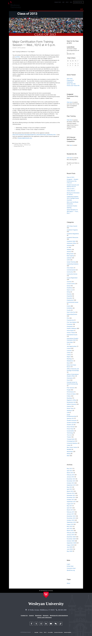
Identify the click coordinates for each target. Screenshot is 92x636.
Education (69, 298)
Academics (44, 9)
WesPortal (38, 615)
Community (70, 272)
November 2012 (71, 481)
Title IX (45, 632)
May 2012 (69, 487)
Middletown (70, 361)
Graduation (70, 326)
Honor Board (70, 330)
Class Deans (70, 267)
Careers (31, 615)
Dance (68, 285)
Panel (68, 380)
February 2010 (71, 532)
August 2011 (70, 503)
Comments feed (71, 568)
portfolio (17, 57)
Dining (68, 292)
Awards (69, 251)
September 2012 (71, 485)
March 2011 (70, 510)
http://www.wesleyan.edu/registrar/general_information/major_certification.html (34, 134)
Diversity (69, 294)
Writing (69, 453)
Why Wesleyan (34, 9)
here (71, 145)
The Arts (69, 435)
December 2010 (71, 516)
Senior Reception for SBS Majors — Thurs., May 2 (73, 211)
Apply (67, 2)
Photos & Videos (71, 394)
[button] (82, 9)
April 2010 (69, 528)
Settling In (69, 410)
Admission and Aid (54, 9)
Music (68, 363)
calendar (69, 257)
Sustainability (70, 431)
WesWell (69, 449)
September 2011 (71, 501)
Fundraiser (70, 324)
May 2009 (69, 551)
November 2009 (71, 538)
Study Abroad (70, 426)
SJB (68, 412)
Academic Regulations (73, 233)
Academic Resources (72, 237)
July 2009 (69, 547)
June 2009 (70, 549)
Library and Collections (44, 617)
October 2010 (70, 520)
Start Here (69, 78)
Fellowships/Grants (72, 314)
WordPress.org (71, 570)
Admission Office (71, 243)
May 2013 (69, 468)
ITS (68, 344)
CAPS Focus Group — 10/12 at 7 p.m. (22, 144)
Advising (16, 143)
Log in (68, 564)
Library (69, 352)
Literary (69, 354)
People (69, 390)
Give (71, 2)
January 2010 (70, 534)
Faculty (69, 310)
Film (68, 318)
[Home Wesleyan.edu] (46, 595)
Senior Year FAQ (71, 84)
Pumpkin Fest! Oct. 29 (19, 146)
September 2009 (71, 543)
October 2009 (70, 541)
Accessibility (50, 632)
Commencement (71, 270)
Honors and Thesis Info (73, 85)
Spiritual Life (70, 418)
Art (67, 247)
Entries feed (70, 566)
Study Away (70, 428)
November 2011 (71, 497)
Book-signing (70, 255)
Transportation (71, 439)
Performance (70, 392)
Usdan (68, 445)
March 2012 (70, 491)
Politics (69, 396)
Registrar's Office (26, 143)
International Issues (72, 334)
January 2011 (70, 514)
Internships (70, 342)
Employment (70, 300)
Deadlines (69, 287)
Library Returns (71, 190)
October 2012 (70, 483)
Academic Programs (72, 230)
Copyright (36, 632)
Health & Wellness (72, 328)
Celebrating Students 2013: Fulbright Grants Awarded (73, 198)
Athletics (69, 249)
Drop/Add (69, 296)
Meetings (69, 358)
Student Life (70, 424)
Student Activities (71, 422)
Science (69, 406)
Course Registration (72, 277)
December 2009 (71, 536)
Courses (69, 281)
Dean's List (70, 290)
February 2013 (71, 474)
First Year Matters (71, 322)
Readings (69, 398)
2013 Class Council (72, 226)
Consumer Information (58, 632)
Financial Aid (70, 320)
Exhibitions (70, 308)
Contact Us (24, 615)
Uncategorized (71, 441)
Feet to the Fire (71, 312)
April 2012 (69, 489)
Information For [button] (78, 2)
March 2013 (70, 472)
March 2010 (70, 530)
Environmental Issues (72, 302)
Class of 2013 (27, 13)
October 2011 (70, 499)
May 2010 (69, 526)
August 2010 (70, 524)
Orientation (70, 378)
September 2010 (71, 522)
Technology (70, 433)
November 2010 (71, 518)
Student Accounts (72, 420)
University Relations (72, 443)
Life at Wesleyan (67, 9)
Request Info (58, 2)
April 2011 (69, 508)
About (76, 9)
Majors (19, 143)
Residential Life (71, 402)
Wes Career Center (72, 447)
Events (68, 306)
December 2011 (71, 495)
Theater (69, 437)
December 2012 (71, 479)
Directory (46, 615)
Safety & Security (71, 404)
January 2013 (70, 476)
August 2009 (70, 545)
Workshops (70, 451)
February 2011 (70, 512)
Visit (63, 2)
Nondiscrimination (67, 632)
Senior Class (70, 408)
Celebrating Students (72, 264)
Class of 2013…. (71, 188)
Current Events (71, 283)
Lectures (69, 350)
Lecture (69, 348)
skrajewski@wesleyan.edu (25, 138)
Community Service (72, 274)
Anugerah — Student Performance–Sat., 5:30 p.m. (72, 181)
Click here (69, 102)
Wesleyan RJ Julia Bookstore (59, 615)
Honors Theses (71, 332)
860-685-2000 (62, 610)
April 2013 (69, 470)
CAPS (68, 260)
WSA (68, 455)
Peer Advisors (70, 387)
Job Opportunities (72, 346)
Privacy (41, 632)
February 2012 (71, 493)
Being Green (70, 253)
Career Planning (71, 262)
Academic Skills (71, 241)
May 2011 (69, 505)
